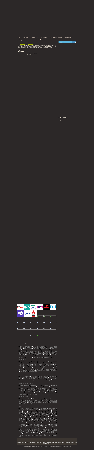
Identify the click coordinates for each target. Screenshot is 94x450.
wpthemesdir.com (68, 446)
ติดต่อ (36, 39)
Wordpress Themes (41, 446)
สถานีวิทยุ (20, 39)
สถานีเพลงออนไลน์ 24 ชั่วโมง (56, 37)
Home (19, 37)
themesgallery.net (51, 446)
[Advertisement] (47, 8)
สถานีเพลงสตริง (26, 37)
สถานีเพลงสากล (35, 37)
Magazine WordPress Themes (59, 446)
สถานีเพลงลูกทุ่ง (44, 37)
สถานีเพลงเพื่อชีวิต (68, 37)
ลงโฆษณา (41, 39)
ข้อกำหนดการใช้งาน (28, 39)
